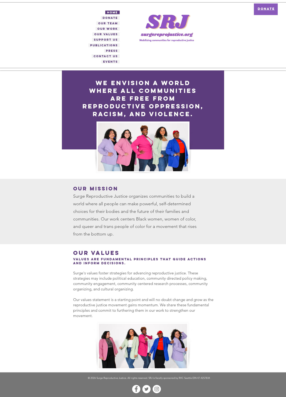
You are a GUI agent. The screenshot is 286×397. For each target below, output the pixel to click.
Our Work (107, 29)
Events (110, 61)
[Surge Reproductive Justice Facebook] (136, 389)
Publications (104, 45)
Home (112, 12)
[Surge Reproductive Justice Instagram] (157, 389)
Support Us (106, 39)
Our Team (108, 23)
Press (112, 51)
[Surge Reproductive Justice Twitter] (146, 389)
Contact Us (106, 56)
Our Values (106, 34)
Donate (110, 18)
